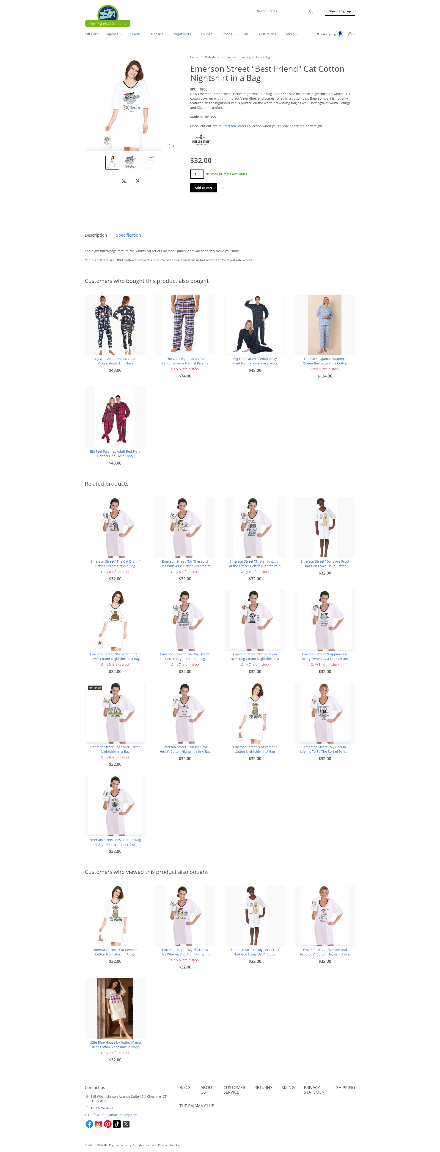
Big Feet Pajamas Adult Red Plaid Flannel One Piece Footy (115, 453)
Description (96, 235)
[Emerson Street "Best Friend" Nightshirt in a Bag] (131, 163)
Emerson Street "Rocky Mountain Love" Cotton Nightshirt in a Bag (115, 656)
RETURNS (263, 1087)
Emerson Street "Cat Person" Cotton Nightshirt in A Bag (255, 749)
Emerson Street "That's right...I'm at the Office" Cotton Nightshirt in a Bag (255, 566)
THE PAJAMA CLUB (196, 1105)
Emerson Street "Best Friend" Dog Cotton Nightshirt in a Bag (115, 841)
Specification (128, 235)
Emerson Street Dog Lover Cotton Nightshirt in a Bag (115, 749)
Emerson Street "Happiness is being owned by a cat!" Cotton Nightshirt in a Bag (325, 658)
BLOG (184, 1087)
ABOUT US (207, 1090)
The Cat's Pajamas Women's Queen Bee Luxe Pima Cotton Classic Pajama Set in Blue (325, 363)
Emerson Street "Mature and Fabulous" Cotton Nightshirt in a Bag (325, 954)
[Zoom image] (172, 147)
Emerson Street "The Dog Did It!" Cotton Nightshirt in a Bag (185, 656)
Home (194, 57)
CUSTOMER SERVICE (234, 1090)
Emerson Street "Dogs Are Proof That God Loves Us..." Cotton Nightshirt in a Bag (325, 566)
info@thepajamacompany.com (114, 1115)
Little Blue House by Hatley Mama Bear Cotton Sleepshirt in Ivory (115, 1044)
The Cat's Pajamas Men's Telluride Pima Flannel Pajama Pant (185, 363)
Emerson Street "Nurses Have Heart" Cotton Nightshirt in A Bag (185, 749)
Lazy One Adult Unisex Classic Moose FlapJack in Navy (115, 360)
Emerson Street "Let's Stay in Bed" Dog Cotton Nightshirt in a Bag (255, 658)
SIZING (288, 1087)
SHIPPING (345, 1087)
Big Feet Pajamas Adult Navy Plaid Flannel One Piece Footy (255, 360)
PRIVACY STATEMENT (315, 1090)
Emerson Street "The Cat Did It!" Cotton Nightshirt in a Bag (115, 563)
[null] (123, 181)
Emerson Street (234, 126)
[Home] (108, 15)
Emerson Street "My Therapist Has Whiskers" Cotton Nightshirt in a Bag (185, 566)
